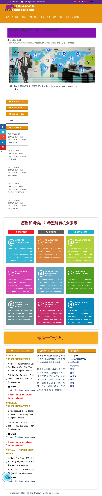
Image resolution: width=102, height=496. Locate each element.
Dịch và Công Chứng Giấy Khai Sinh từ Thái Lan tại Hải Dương (17, 138)
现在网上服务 (81, 232)
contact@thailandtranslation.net (22, 390)
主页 (7, 17)
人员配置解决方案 (78, 359)
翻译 (72, 386)
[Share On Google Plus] (3, 137)
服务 (24, 17)
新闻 (54, 17)
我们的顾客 (22, 232)
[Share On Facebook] (3, 126)
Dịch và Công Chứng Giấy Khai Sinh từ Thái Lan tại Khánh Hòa (17, 171)
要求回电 (52, 232)
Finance (11, 120)
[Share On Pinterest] (3, 147)
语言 (63, 43)
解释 (72, 379)
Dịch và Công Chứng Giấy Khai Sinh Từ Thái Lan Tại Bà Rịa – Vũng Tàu (17, 188)
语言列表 (75, 17)
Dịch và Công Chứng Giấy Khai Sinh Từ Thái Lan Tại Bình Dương (17, 204)
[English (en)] (75, 2)
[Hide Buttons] (1, 152)
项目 (42, 17)
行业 (60, 17)
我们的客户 (33, 17)
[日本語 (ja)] (83, 2)
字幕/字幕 (74, 362)
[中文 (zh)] (87, 2)
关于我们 (15, 17)
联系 (67, 17)
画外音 (73, 376)
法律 (72, 383)
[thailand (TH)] (91, 2)
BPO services (14, 40)
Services (70, 43)
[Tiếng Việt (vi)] (79, 2)
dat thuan (40, 43)
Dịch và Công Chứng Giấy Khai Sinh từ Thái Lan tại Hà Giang (17, 155)
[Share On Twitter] (3, 131)
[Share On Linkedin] (3, 142)
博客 (48, 17)
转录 (72, 369)
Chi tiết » (14, 89)
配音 (72, 373)
